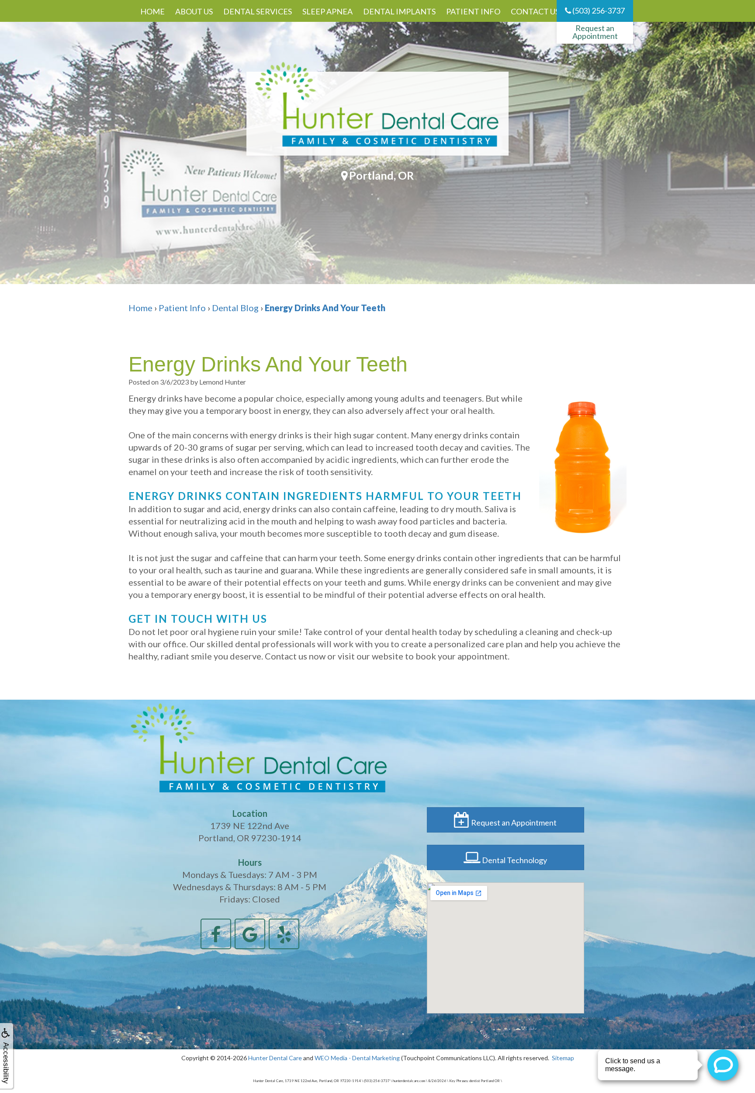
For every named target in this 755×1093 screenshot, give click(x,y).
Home (152, 11)
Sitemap (563, 1058)
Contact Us (535, 11)
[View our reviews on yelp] (284, 932)
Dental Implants (399, 11)
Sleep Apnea (327, 11)
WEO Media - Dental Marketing (357, 1058)
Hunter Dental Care (275, 1058)
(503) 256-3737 (598, 10)
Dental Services (257, 11)
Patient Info (473, 11)
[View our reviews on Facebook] (216, 932)
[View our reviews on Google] (250, 932)
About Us (194, 11)
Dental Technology (514, 860)
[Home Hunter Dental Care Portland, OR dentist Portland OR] (377, 114)
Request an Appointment (595, 32)
